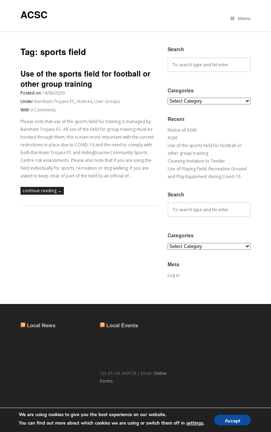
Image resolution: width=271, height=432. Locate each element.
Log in (174, 275)
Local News (41, 325)
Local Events (122, 325)
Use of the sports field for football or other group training (85, 78)
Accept (232, 421)
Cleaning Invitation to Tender (196, 161)
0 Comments (43, 110)
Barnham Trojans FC (54, 101)
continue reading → (42, 191)
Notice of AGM (182, 130)
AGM (172, 138)
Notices (84, 101)
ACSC (34, 14)
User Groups (107, 101)
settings (194, 423)
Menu (244, 18)
